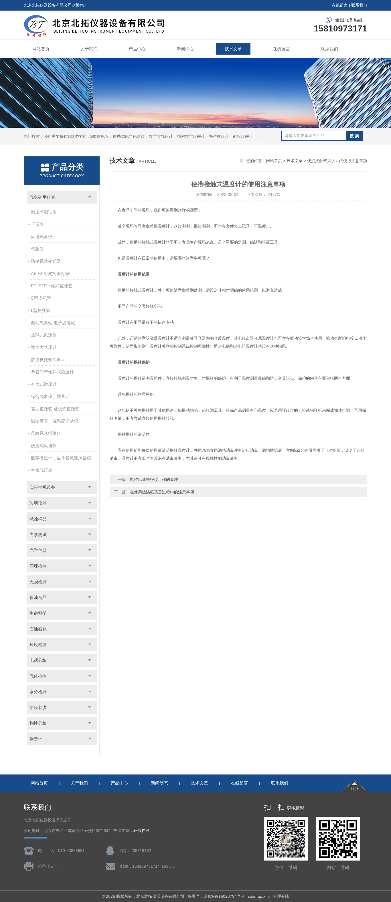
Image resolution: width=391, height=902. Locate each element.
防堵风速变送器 (46, 261)
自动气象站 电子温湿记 (53, 322)
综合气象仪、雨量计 (50, 396)
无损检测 (38, 581)
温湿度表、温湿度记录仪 (54, 421)
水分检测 (38, 691)
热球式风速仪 (44, 334)
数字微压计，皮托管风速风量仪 (61, 457)
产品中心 (137, 48)
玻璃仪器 (38, 503)
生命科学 (38, 613)
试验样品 (38, 518)
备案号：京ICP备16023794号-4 (216, 896)
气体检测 (38, 676)
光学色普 (38, 550)
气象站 (37, 248)
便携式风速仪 (44, 445)
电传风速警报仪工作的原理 (154, 479)
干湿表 (37, 224)
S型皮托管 (41, 298)
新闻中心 (185, 48)
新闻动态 (159, 782)
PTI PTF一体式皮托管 (51, 285)
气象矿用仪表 (42, 197)
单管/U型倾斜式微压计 (52, 371)
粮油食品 (38, 597)
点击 (90, 197)
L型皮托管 (40, 310)
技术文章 (233, 48)
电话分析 (38, 660)
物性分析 (38, 723)
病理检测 (38, 565)
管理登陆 (281, 896)
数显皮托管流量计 (48, 359)
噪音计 (35, 738)
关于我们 (89, 48)
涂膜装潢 (38, 707)
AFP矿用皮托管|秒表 (50, 273)
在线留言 (340, 5)
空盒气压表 (41, 470)
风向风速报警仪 (46, 433)
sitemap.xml (259, 896)
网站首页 (41, 48)
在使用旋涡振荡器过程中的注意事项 (162, 492)
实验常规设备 (42, 487)
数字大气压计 (44, 347)
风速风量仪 (41, 236)
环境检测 (38, 644)
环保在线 (141, 831)
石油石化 (38, 628)
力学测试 (38, 534)
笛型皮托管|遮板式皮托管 (55, 408)
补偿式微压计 (44, 384)
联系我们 (359, 5)
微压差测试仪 (44, 212)
